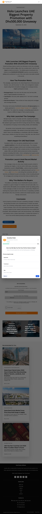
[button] (38, 1)
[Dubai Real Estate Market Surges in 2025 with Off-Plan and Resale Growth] (30, 328)
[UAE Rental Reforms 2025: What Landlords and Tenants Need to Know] (12, 328)
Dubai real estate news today (15, 367)
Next (37, 276)
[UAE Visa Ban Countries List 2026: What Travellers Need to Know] (16, 440)
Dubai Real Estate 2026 (7, 367)
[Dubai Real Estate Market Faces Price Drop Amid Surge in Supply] (16, 404)
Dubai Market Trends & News (8, 443)
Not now (5, 276)
